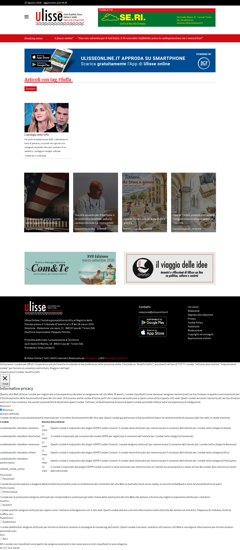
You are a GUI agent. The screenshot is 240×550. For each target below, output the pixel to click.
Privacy (192, 319)
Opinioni (30, 89)
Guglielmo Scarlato (34, 229)
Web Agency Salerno (116, 358)
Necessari (8, 410)
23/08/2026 (196, 229)
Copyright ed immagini (200, 334)
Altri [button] (2, 535)
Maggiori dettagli (60, 368)
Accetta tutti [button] (32, 372)
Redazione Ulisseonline (85, 229)
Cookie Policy (195, 322)
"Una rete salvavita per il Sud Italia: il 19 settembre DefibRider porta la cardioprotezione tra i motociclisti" (112, 38)
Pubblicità (193, 326)
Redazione (194, 311)
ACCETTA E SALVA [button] (10, 548)
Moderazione (195, 330)
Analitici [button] (4, 501)
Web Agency (91, 358)
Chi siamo (193, 307)
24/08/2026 (49, 229)
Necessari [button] (5, 406)
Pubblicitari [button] (6, 518)
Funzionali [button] (6, 475)
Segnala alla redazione (200, 315)
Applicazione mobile (199, 338)
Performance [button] (7, 488)
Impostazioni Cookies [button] (12, 372)
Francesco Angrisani (132, 229)
